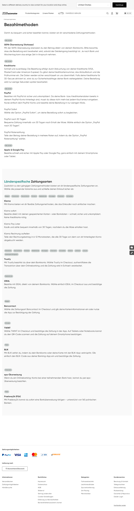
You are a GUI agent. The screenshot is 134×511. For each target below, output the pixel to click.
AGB (39, 487)
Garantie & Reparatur (122, 494)
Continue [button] (119, 5)
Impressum (42, 481)
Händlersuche (7, 487)
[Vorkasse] (55, 455)
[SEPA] (44, 454)
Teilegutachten (119, 484)
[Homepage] (2, 19)
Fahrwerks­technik (87, 481)
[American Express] (26, 455)
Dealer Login (118, 497)
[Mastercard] (34, 455)
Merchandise (85, 494)
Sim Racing (85, 491)
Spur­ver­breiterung (87, 487)
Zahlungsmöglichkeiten (10, 484)
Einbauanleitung (120, 487)
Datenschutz (42, 484)
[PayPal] (6, 455)
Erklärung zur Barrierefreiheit (48, 500)
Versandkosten (7, 481)
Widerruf (41, 491)
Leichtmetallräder (87, 484)
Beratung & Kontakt (121, 481)
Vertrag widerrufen (45, 494)
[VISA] (17, 455)
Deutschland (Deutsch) (15, 469)
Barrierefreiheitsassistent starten (50, 503)
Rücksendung (118, 491)
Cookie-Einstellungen (45, 497)
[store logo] (9, 13)
